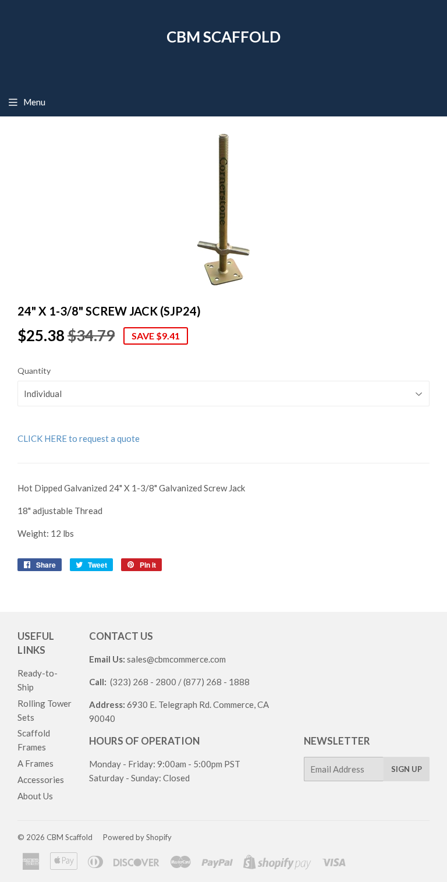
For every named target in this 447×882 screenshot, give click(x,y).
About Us (35, 796)
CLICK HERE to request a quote (78, 438)
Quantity (34, 371)
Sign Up (406, 769)
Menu (34, 102)
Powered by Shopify (137, 837)
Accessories (40, 779)
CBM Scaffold (223, 36)
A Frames (35, 763)
